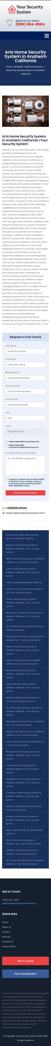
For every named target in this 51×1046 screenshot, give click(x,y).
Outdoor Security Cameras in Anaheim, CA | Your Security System (24, 590)
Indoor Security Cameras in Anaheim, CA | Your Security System (25, 743)
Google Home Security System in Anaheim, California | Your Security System (22, 820)
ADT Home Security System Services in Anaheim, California (25, 628)
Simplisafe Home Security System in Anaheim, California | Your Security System (23, 782)
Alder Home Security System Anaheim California (24, 832)
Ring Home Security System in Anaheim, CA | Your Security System (25, 723)
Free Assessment (26, 973)
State (8, 426)
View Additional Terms (19, 485)
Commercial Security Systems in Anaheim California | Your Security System (22, 769)
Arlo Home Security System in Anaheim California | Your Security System (25, 862)
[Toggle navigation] (47, 36)
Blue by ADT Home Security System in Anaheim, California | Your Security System (24, 616)
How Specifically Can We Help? (21, 452)
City (8, 412)
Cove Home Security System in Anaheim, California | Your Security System (22, 572)
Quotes (5, 932)
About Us (6, 927)
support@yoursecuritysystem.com (25, 513)
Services (6, 936)
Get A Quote (25, 961)
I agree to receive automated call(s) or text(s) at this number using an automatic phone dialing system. (26, 482)
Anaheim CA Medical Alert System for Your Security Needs (24, 808)
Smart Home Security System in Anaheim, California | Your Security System (22, 602)
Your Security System (26, 1036)
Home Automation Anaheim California (24, 582)
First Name (11, 345)
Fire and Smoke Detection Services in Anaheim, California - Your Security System (24, 711)
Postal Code (12, 399)
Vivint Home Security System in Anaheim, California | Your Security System (22, 687)
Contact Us (7, 941)
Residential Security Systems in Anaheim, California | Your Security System (22, 674)
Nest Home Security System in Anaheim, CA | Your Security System (23, 842)
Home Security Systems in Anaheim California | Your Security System (23, 662)
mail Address (12, 372)
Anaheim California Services (28, 66)
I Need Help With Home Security (23, 442)
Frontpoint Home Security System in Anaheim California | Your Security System (23, 796)
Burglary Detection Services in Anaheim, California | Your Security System (25, 733)
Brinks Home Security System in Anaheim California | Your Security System (22, 650)
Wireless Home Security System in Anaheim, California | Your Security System (23, 755)
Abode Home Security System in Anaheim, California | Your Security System (22, 548)
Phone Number (13, 385)
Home (9, 66)
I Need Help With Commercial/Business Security (23, 446)
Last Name (11, 359)
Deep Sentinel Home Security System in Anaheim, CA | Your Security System (25, 638)
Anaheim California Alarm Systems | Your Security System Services (23, 699)
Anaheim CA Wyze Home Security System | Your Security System (22, 852)
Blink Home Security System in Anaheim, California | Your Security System (25, 560)
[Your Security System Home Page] (25, 9)
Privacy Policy (8, 946)
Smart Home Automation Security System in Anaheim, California (22, 536)
